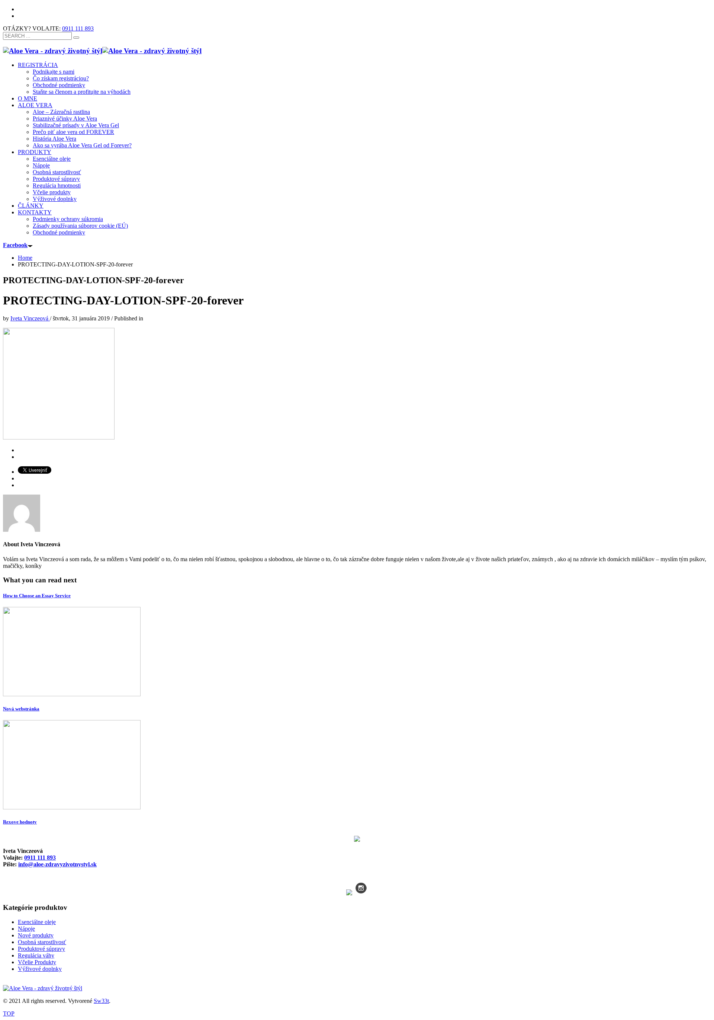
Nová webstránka (21, 709)
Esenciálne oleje (37, 922)
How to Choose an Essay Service (37, 595)
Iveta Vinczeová (30, 318)
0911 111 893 (78, 28)
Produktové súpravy (41, 949)
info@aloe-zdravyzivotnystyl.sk (57, 864)
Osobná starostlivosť (42, 942)
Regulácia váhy (36, 955)
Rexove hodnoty (20, 822)
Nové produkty (36, 935)
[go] (76, 37)
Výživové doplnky (40, 969)
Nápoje (26, 928)
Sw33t (101, 1001)
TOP (9, 1013)
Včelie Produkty (37, 962)
